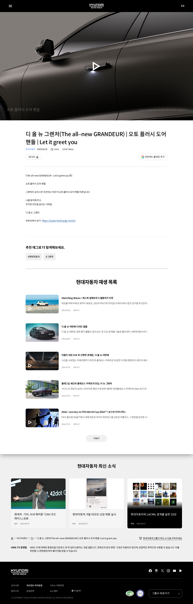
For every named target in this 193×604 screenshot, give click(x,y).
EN (183, 6)
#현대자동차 (34, 256)
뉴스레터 (54, 591)
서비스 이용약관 (57, 585)
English (76, 591)
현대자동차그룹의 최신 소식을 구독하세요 (162, 538)
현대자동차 (30, 149)
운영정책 (30, 591)
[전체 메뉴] (10, 6)
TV (32, 538)
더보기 (97, 438)
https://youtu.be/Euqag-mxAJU (58, 220)
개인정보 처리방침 (34, 585)
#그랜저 (49, 256)
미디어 (35, 158)
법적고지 (15, 591)
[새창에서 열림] (130, 593)
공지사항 (15, 585)
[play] (96, 66)
